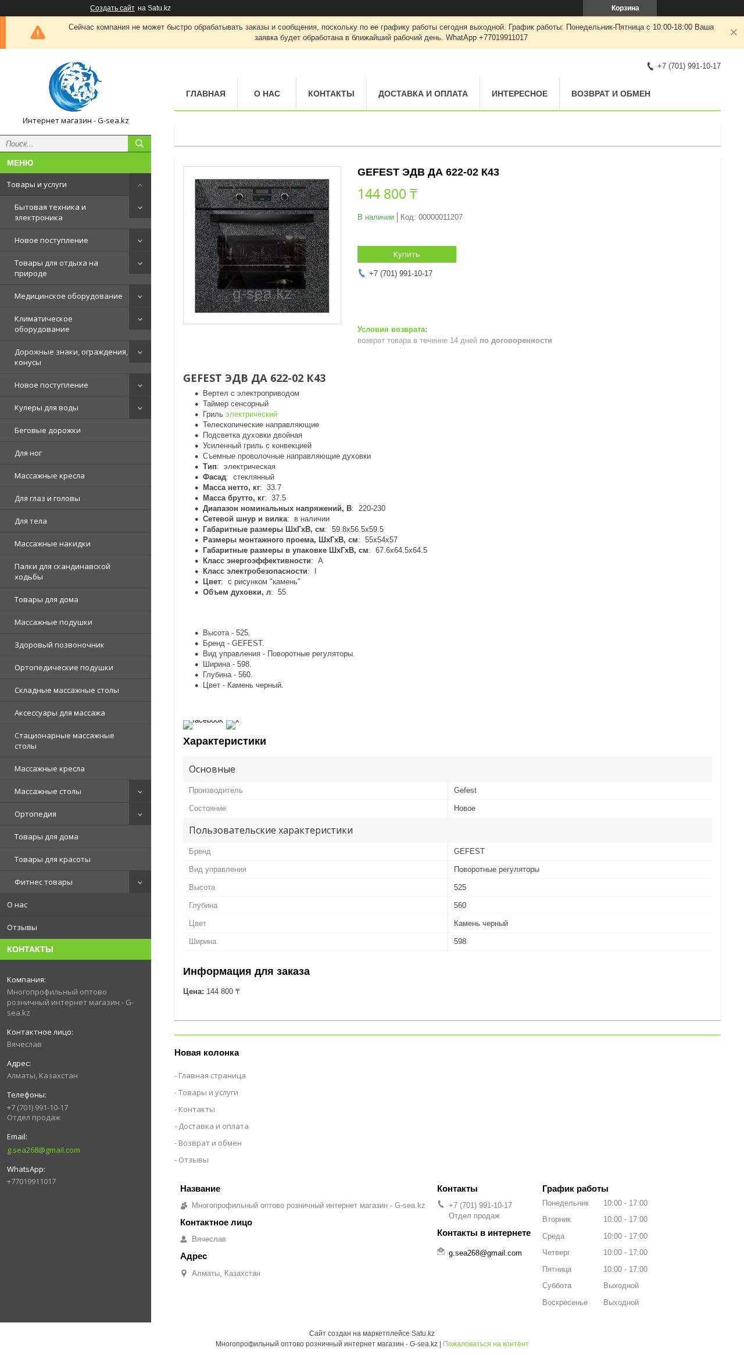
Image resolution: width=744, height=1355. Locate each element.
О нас (17, 904)
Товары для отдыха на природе (56, 268)
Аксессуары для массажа (60, 712)
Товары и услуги (37, 184)
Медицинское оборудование (69, 296)
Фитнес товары (44, 882)
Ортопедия (35, 814)
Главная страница (212, 1075)
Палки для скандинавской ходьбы (62, 571)
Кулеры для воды (46, 407)
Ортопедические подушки (64, 667)
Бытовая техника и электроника (50, 212)
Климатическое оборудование (44, 323)
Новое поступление (51, 240)
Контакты (331, 93)
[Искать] (139, 143)
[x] (232, 720)
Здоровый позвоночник (60, 644)
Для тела (31, 521)
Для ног (28, 453)
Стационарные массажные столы (65, 740)
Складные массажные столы (67, 690)
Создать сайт (112, 8)
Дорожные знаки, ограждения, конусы (71, 356)
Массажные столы (48, 791)
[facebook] (203, 720)
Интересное (520, 93)
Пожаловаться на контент (486, 1344)
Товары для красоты (53, 859)
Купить (407, 254)
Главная (206, 93)
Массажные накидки (53, 543)
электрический (251, 414)
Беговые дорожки (48, 430)
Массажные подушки (53, 622)
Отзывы (22, 927)
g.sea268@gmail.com (43, 1150)
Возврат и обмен (610, 93)
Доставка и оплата (423, 93)
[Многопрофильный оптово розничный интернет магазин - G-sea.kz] (75, 87)
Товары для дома (46, 599)
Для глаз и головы (47, 498)
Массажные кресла (50, 475)
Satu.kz (423, 1333)
